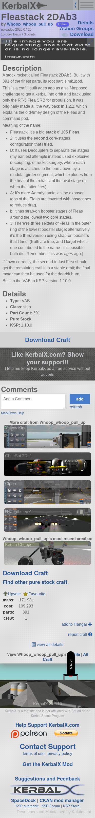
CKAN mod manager (62, 800)
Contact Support (47, 746)
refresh (76, 407)
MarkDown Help (12, 413)
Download (82, 34)
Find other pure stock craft (35, 581)
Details (86, 22)
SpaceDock (23, 800)
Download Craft (47, 339)
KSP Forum (51, 806)
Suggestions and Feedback (47, 778)
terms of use (34, 753)
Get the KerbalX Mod (48, 764)
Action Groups (77, 28)
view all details (49, 644)
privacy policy (60, 753)
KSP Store (71, 806)
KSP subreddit (27, 806)
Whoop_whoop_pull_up (30, 24)
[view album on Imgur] (6, 41)
